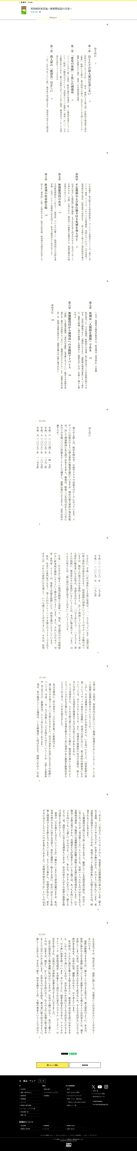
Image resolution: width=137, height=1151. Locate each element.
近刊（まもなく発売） (73, 1092)
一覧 (43, 1081)
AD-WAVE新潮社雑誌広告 (100, 1104)
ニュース (46, 1129)
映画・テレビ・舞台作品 (74, 1099)
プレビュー (53, 17)
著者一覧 (23, 1115)
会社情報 (23, 1125)
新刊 (68, 1089)
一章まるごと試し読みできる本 (76, 1102)
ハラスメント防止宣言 (75, 1135)
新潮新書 (23, 1099)
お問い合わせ (71, 1129)
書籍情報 (85, 1065)
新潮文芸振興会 (98, 1101)
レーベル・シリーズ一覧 (28, 1108)
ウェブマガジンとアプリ (51, 1092)
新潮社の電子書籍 (26, 1105)
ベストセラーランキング (74, 1095)
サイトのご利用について (47, 1135)
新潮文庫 (23, 1095)
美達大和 (34, 12)
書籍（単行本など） (26, 1092)
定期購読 (46, 1095)
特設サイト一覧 (71, 1105)
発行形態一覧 (25, 1112)
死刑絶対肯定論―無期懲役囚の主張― (51, 8)
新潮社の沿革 (71, 1125)
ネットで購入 (53, 1065)
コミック (23, 1102)
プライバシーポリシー (61, 1135)
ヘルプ (85, 1135)
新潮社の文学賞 (25, 1129)
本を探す (23, 1089)
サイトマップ (93, 1135)
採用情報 (46, 1125)
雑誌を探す (47, 1089)
